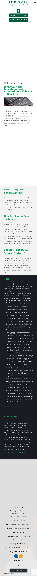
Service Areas (9, 574)
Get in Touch (18, 570)
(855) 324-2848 (21, 520)
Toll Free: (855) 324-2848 (18, 20)
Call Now (10, 453)
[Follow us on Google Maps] (18, 11)
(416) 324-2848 (21, 517)
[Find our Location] (18, 565)
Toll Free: (14, 520)
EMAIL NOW (23, 453)
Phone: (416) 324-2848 (18, 15)
